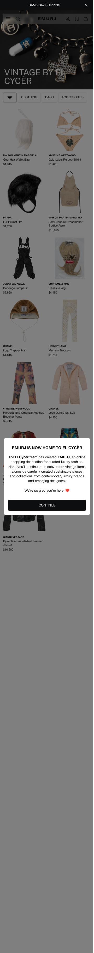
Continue (47, 505)
